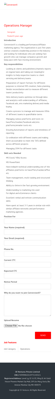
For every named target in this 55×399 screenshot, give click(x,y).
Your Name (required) (14, 227)
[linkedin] (29, 368)
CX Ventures (24, 390)
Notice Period (10, 281)
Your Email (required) (14, 238)
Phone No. (9, 249)
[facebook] (16, 368)
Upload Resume (11, 320)
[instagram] (36, 368)
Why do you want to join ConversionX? (22, 292)
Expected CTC (10, 271)
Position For (9, 216)
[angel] (41, 368)
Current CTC (9, 260)
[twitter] (23, 368)
